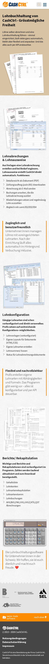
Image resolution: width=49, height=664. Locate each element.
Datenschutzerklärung (14, 642)
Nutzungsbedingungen (14, 638)
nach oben (39, 617)
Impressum (8, 646)
